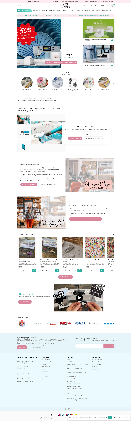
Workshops (45, 378)
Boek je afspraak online (28, 184)
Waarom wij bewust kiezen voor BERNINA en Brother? (75, 369)
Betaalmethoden (71, 381)
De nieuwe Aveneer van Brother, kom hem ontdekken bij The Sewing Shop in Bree (77, 400)
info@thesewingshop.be (26, 378)
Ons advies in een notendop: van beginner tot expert (85, 219)
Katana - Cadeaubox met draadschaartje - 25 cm (25, 260)
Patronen (44, 374)
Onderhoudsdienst (55, 10)
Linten (43, 369)
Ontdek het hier (74, 138)
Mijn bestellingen (96, 362)
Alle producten (96, 369)
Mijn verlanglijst (96, 364)
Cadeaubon (79, 10)
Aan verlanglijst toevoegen (93, 138)
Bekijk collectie (64, 277)
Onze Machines (46, 359)
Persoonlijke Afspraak (40, 10)
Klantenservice (107, 10)
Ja (109, 417)
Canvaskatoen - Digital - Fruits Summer (94, 260)
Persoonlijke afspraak (37, 347)
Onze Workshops (68, 10)
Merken (87, 10)
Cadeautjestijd (71, 379)
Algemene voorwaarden (73, 386)
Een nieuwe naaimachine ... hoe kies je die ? (77, 365)
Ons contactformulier (47, 184)
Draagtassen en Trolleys (48, 362)
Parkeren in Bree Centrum (74, 376)
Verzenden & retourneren (73, 383)
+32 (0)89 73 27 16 (24, 373)
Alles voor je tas (46, 366)
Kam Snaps (45, 371)
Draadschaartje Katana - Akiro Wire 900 (71, 260)
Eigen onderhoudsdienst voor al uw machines (76, 373)
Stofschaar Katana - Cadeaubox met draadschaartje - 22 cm (49, 260)
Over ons (69, 359)
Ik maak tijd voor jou (72, 362)
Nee (115, 417)
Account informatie (97, 359)
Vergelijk (21, 270)
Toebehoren (45, 376)
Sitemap (69, 393)
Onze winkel (96, 10)
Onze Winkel (22, 347)
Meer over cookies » (124, 417)
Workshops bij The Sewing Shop (75, 396)
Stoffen (44, 364)
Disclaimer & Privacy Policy (74, 388)
